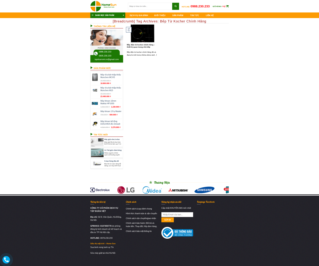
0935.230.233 (105, 56)
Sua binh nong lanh (99, 247)
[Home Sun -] (107, 6)
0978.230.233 (106, 238)
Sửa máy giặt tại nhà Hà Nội (102, 253)
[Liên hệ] (6, 259)
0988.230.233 (200, 6)
